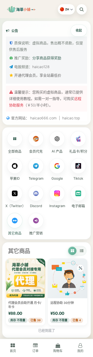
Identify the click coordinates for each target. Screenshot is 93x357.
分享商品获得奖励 (46, 58)
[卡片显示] (72, 251)
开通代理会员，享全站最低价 (37, 75)
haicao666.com (43, 118)
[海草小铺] (31, 9)
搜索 (81, 9)
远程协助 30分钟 (62, 303)
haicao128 (41, 66)
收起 (79, 30)
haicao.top (71, 118)
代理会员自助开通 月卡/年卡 (24, 305)
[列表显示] (82, 251)
